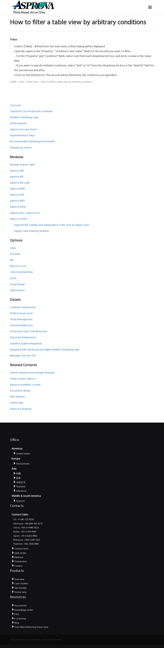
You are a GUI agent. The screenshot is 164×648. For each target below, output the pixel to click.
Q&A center (20, 553)
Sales (13, 248)
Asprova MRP (17, 189)
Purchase (15, 254)
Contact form (21, 549)
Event (13, 278)
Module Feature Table (22, 165)
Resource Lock (18, 266)
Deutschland (22, 464)
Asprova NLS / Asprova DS (25, 213)
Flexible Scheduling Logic (24, 117)
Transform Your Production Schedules (31, 111)
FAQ (21, 82)
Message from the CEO (23, 356)
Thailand (20, 487)
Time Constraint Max (21, 272)
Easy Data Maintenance (23, 337)
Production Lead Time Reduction (28, 331)
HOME (13, 82)
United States (23, 454)
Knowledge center (23, 610)
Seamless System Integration (26, 344)
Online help (16, 403)
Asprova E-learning (20, 409)
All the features (18, 123)
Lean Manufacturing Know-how (31, 627)
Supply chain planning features (31, 231)
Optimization (17, 290)
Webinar (18, 557)
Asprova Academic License (25, 385)
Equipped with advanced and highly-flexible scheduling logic (45, 350)
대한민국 (21, 482)
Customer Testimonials (22, 307)
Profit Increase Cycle (21, 313)
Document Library (20, 391)
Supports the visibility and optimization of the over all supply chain (51, 225)
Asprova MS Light (20, 183)
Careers (18, 566)
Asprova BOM (18, 207)
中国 (18, 474)
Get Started (20, 588)
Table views (32, 82)
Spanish (20, 501)
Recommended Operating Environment (32, 141)
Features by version (21, 148)
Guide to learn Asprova (23, 379)
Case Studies (21, 584)
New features (17, 397)
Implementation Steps (22, 135)
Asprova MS (17, 177)
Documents (20, 606)
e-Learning (20, 619)
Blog (16, 623)
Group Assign (17, 284)
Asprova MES (17, 201)
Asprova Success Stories (23, 129)
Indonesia (21, 491)
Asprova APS (17, 171)
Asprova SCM (18, 219)
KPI (11, 260)
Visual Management (21, 319)
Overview (15, 105)
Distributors (20, 562)
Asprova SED (17, 195)
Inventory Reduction (21, 325)
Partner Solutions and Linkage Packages (32, 373)
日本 (18, 478)
